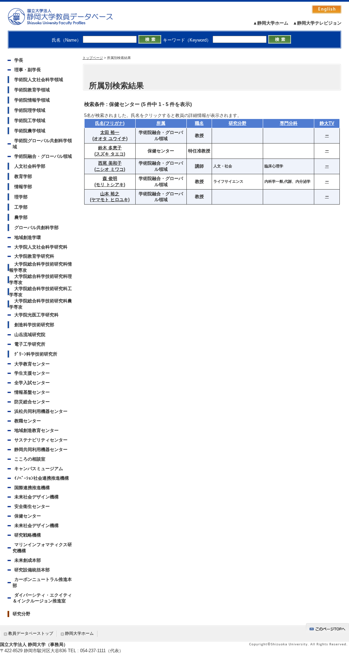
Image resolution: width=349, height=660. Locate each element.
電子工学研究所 (29, 344)
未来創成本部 (27, 560)
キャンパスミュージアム (38, 468)
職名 (199, 123)
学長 (18, 60)
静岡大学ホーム (79, 633)
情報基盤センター (32, 392)
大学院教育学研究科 (34, 256)
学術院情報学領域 (32, 100)
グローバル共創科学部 (36, 227)
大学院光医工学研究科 (36, 314)
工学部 (21, 207)
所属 (160, 123)
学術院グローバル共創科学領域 (42, 143)
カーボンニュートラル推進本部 (42, 582)
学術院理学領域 (29, 110)
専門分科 (289, 123)
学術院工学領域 (29, 120)
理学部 (21, 196)
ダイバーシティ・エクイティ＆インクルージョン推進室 (42, 598)
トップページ (92, 58)
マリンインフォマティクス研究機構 (42, 547)
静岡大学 (67, 16)
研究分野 (21, 613)
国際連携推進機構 (32, 487)
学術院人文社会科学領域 (38, 79)
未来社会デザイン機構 (36, 496)
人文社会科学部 (29, 166)
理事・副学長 (27, 69)
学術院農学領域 (29, 130)
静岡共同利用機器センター (40, 449)
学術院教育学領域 (32, 89)
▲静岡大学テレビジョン (317, 23)
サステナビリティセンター (40, 439)
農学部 (21, 217)
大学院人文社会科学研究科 (40, 247)
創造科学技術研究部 (34, 324)
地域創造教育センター (36, 430)
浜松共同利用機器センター (40, 411)
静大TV (327, 123)
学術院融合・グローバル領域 (43, 156)
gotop (327, 627)
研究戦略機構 (27, 535)
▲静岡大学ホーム (270, 23)
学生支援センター (32, 373)
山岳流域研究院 (29, 334)
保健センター (27, 516)
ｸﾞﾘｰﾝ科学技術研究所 (35, 354)
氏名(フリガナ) (109, 123)
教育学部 (23, 176)
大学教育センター (32, 363)
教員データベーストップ (30, 633)
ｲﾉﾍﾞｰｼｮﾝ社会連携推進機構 (41, 478)
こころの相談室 (29, 459)
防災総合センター (32, 401)
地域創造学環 (27, 237)
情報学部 (23, 186)
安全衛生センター (32, 506)
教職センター (27, 420)
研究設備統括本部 (32, 569)
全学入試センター (32, 382)
